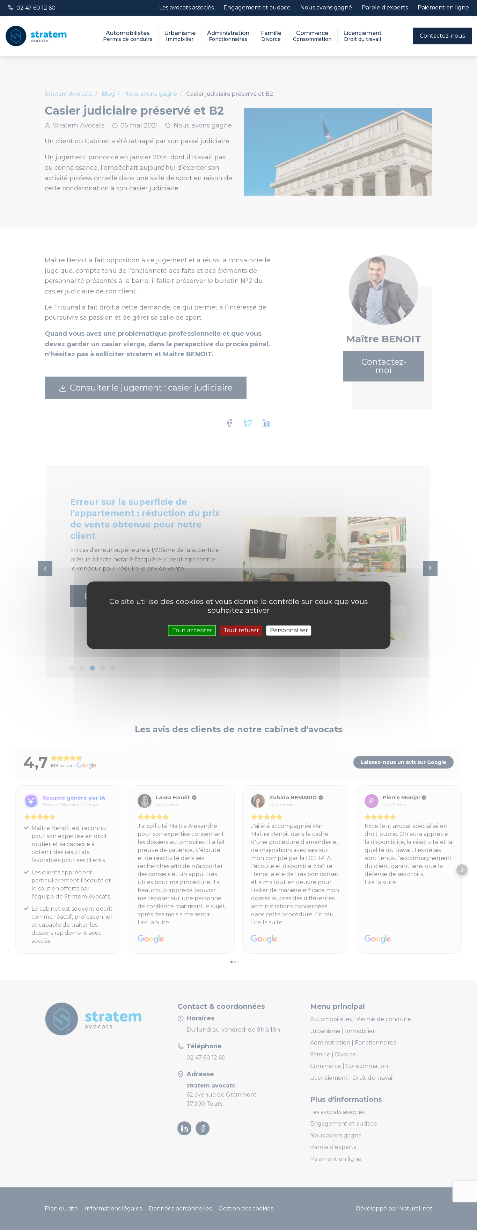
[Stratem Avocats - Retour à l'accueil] (38, 36)
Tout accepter (192, 630)
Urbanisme (180, 36)
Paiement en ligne (443, 7)
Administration (228, 36)
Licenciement (362, 36)
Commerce (312, 36)
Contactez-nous (442, 35)
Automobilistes (128, 36)
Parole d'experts (385, 7)
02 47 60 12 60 (36, 8)
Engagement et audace (257, 7)
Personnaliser (289, 630)
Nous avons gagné (326, 7)
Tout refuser (241, 630)
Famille (271, 36)
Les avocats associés (186, 7)
